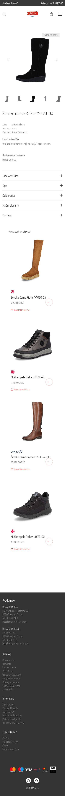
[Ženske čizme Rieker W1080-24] (32, 262)
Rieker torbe (7, 689)
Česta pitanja (8, 704)
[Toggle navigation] (60, 14)
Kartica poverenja (10, 749)
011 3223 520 (12, 618)
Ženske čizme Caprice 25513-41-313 (30, 457)
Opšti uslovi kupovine (12, 715)
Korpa (5, 745)
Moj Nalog (6, 738)
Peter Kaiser (7, 671)
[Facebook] (36, 780)
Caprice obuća (9, 667)
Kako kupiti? (8, 711)
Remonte (6, 663)
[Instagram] (28, 780)
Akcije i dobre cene (11, 678)
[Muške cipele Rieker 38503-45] (32, 341)
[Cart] (51, 14)
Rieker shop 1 (21, 621)
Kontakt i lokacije (10, 708)
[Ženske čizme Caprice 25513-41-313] (32, 421)
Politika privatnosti (11, 719)
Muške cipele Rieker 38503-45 (28, 377)
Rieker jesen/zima (10, 682)
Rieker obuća (8, 660)
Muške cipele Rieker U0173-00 (28, 536)
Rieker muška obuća (11, 674)
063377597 (58, 3)
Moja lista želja (10, 741)
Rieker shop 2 (22, 643)
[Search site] (4, 14)
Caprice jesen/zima (11, 685)
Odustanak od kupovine (13, 722)
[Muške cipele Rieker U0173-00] (32, 501)
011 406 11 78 (11, 639)
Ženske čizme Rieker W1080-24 (28, 297)
